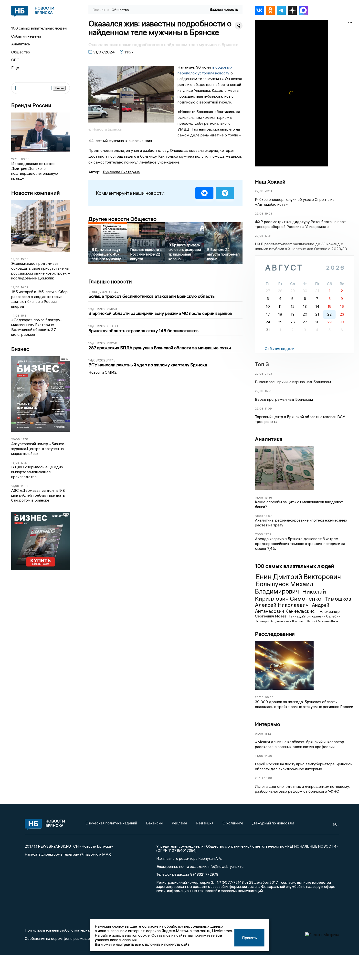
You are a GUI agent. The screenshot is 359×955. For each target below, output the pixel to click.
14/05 (259, 756)
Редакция (204, 823)
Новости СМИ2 (102, 372)
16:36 (268, 497)
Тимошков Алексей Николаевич (303, 601)
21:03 (268, 373)
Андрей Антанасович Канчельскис (292, 608)
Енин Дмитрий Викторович (298, 577)
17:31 (268, 235)
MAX (106, 854)
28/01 (259, 778)
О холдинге (232, 823)
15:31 (24, 315)
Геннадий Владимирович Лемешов (280, 621)
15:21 (268, 391)
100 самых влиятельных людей (39, 28)
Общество (20, 52)
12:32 (267, 534)
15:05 (25, 259)
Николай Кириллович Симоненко (290, 595)
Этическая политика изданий (111, 823)
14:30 (268, 756)
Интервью (267, 724)
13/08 (15, 486)
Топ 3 (262, 364)
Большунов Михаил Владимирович (284, 587)
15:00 (268, 778)
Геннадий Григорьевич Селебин (314, 616)
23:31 (268, 191)
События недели (26, 36)
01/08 (259, 733)
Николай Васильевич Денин (322, 621)
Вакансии (154, 823)
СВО (15, 59)
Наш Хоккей (270, 181)
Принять (249, 937)
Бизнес (20, 349)
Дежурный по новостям (273, 823)
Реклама (179, 823)
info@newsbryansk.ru (225, 866)
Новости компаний (35, 193)
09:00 (25, 159)
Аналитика (20, 43)
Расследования (275, 633)
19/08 (15, 259)
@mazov (87, 854)
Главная (99, 10)
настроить (125, 944)
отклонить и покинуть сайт (165, 944)
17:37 (24, 462)
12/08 (259, 534)
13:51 (24, 439)
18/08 (15, 462)
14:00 (24, 486)
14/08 (15, 315)
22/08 (15, 159)
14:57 (24, 287)
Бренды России (31, 105)
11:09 (268, 408)
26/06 (259, 697)
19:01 (268, 213)
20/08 (15, 439)
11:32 (267, 733)
